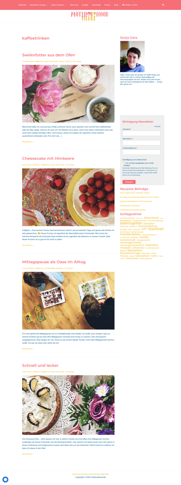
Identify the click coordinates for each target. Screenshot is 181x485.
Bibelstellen (149, 224)
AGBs (106, 474)
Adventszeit (151, 218)
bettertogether (131, 223)
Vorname (127, 129)
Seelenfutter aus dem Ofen (48, 55)
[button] (163, 5)
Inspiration (151, 245)
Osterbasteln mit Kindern (130, 206)
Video (161, 256)
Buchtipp (123, 229)
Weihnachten (132, 258)
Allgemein (39, 61)
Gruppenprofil (143, 240)
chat (129, 229)
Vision (122, 259)
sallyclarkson (142, 256)
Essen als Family (51, 61)
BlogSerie (133, 226)
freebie (144, 237)
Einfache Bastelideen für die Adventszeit (136, 201)
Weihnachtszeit (146, 259)
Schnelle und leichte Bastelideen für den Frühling (139, 197)
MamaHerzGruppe (130, 253)
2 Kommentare (28, 61)
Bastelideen (126, 220)
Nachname (128, 138)
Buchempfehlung (147, 226)
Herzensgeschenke (130, 242)
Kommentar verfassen (31, 165)
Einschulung (125, 232)
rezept (131, 256)
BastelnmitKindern (140, 221)
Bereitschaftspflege (155, 221)
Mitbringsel (146, 253)
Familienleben (130, 234)
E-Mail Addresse (130, 148)
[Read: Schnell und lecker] (68, 405)
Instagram (125, 247)
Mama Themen (65, 61)
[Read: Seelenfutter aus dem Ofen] (68, 93)
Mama (123, 251)
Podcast (124, 256)
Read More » (27, 142)
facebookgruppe (137, 232)
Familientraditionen (149, 235)
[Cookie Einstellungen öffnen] (5, 482)
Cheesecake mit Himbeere (48, 158)
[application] (46, 5)
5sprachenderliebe (127, 218)
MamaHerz (134, 250)
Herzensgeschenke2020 (132, 245)
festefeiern (135, 237)
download (156, 229)
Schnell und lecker (40, 365)
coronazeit (136, 229)
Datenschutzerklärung (92, 474)
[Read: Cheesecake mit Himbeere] (68, 197)
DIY (144, 229)
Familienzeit (124, 237)
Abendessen (139, 218)
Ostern (153, 253)
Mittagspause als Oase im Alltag (54, 262)
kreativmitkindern (152, 248)
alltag (161, 218)
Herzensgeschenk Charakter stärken (135, 193)
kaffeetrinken (138, 248)
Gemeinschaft (127, 240)
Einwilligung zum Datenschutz (135, 160)
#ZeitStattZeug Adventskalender (133, 210)
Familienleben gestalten (53, 268)
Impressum (77, 474)
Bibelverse (124, 226)
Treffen (154, 256)
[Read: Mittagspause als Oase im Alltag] (68, 300)
